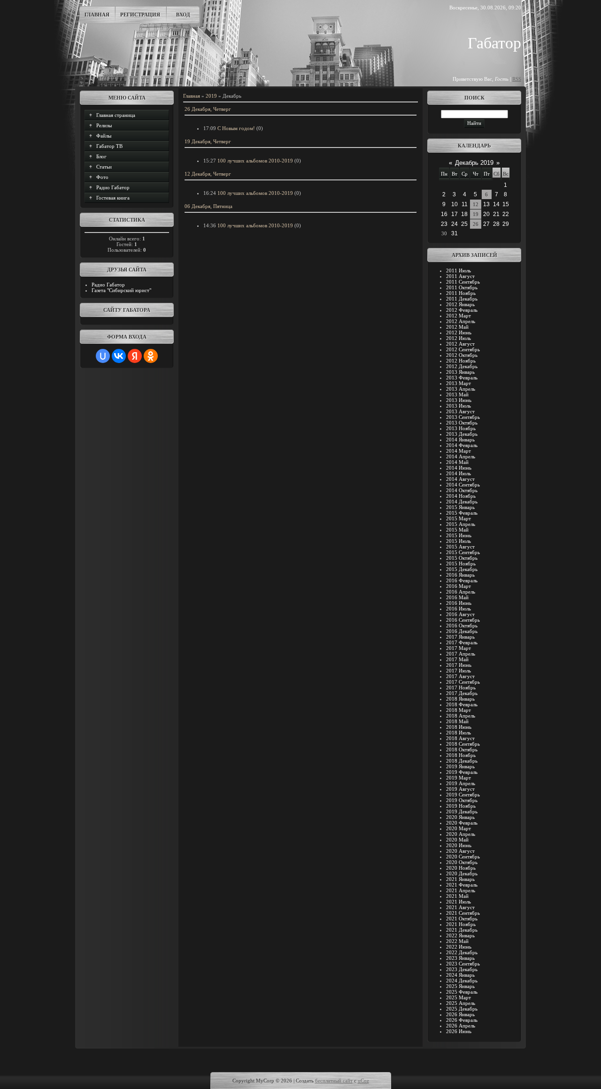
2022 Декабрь (462, 952)
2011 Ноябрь (461, 293)
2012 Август (460, 344)
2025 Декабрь (462, 1009)
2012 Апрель (460, 321)
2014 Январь (460, 439)
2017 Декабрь (462, 693)
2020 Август (460, 851)
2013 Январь (460, 372)
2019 (211, 96)
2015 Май (457, 530)
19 (475, 214)
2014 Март (458, 451)
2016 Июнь (458, 603)
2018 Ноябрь (461, 755)
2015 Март (458, 518)
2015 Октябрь (462, 558)
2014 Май (457, 462)
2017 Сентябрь (463, 682)
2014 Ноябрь (461, 496)
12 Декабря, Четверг (208, 174)
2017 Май (457, 659)
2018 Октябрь (462, 749)
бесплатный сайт (334, 1080)
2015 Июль (458, 541)
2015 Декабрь (462, 569)
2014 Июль (458, 473)
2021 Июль (458, 901)
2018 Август (460, 738)
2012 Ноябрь (461, 360)
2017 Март (458, 648)
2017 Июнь (458, 665)
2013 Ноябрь (461, 428)
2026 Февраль (462, 1020)
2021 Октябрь (462, 918)
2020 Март (458, 828)
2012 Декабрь (462, 366)
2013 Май (457, 394)
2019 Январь (460, 766)
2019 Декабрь (462, 811)
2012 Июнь (458, 332)
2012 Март (458, 315)
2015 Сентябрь (463, 552)
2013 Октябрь (462, 422)
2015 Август (460, 546)
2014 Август (460, 479)
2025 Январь (460, 986)
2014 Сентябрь (463, 484)
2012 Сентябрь (463, 349)
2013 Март (458, 383)
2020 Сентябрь (463, 856)
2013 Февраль (462, 377)
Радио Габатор (108, 284)
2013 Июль (458, 406)
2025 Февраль (462, 992)
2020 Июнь (458, 845)
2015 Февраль (462, 513)
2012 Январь (460, 304)
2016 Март (458, 586)
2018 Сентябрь (463, 744)
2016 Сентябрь (463, 620)
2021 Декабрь (462, 930)
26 (475, 224)
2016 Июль (458, 608)
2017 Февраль (462, 642)
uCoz (363, 1080)
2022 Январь (460, 935)
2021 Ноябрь (461, 924)
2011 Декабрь (462, 298)
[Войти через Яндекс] (135, 356)
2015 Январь (460, 507)
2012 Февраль (462, 310)
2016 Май (457, 597)
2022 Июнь (458, 947)
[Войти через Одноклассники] (151, 356)
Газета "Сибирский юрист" (121, 290)
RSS (516, 79)
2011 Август (460, 276)
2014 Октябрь (462, 490)
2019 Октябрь (462, 800)
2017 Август (460, 676)
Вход (183, 14)
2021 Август (460, 907)
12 (475, 204)
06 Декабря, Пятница (208, 206)
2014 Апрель (460, 456)
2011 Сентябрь (463, 282)
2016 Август (460, 614)
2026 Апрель (460, 1025)
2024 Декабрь (462, 980)
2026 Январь (460, 1014)
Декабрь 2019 (474, 162)
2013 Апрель (460, 389)
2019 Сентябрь (463, 794)
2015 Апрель (460, 524)
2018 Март (458, 710)
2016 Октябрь (462, 625)
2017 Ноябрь (461, 687)
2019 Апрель (460, 783)
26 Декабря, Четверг (208, 109)
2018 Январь (460, 699)
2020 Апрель (460, 834)
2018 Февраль (462, 704)
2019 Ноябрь (461, 806)
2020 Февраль (462, 823)
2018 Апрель (460, 715)
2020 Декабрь (462, 873)
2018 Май (457, 721)
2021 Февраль (462, 885)
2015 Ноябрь (461, 563)
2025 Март (458, 997)
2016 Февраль (462, 580)
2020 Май (457, 839)
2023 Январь (460, 958)
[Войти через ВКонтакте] (119, 356)
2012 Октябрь (462, 355)
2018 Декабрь (462, 761)
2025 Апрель (460, 1003)
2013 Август (460, 411)
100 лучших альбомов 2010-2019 (255, 160)
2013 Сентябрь (463, 417)
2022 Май (457, 941)
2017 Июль (458, 670)
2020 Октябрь (462, 862)
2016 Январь (460, 575)
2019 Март (458, 777)
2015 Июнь (458, 535)
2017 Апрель (460, 653)
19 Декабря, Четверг (208, 141)
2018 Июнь (458, 727)
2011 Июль (458, 270)
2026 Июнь (458, 1031)
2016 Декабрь (462, 631)
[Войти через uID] (103, 356)
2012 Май (457, 327)
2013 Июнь (458, 400)
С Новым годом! (236, 128)
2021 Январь (460, 879)
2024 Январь (460, 975)
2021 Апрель (460, 890)
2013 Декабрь (462, 434)
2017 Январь (460, 637)
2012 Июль (458, 338)
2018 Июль (458, 732)
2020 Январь (460, 817)
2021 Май (457, 896)
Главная (97, 14)
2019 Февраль (462, 772)
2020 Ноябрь (461, 868)
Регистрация (140, 14)
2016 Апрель (460, 592)
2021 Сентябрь (463, 913)
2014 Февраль (462, 445)
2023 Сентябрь (463, 963)
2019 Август (460, 789)
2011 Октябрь (462, 287)
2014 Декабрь (462, 501)
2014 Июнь (458, 468)
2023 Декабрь (462, 969)
